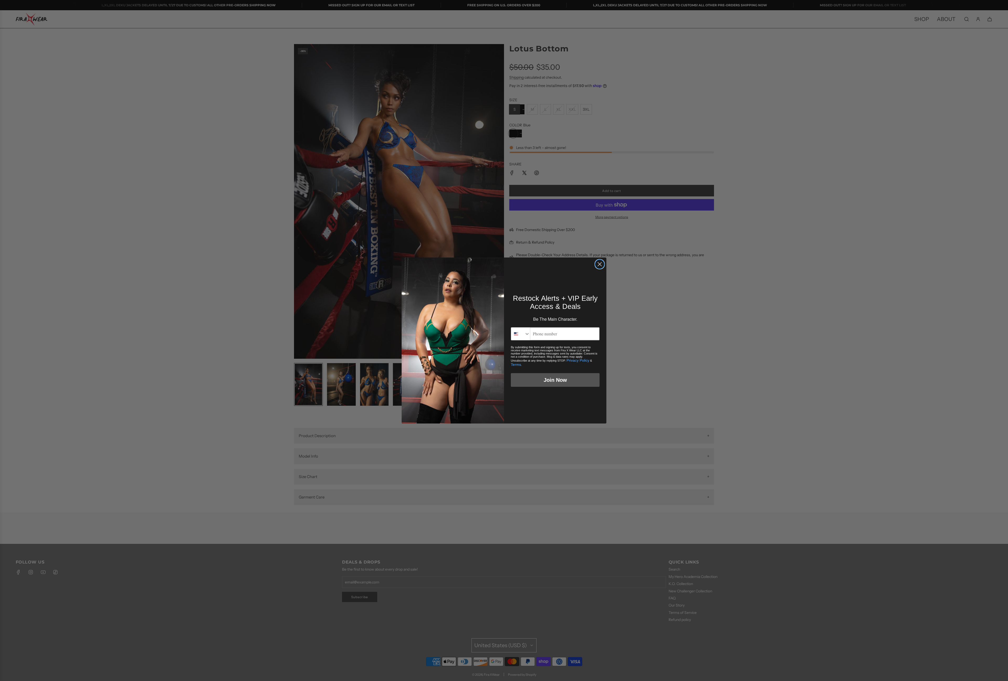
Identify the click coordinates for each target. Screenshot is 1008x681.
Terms (516, 364)
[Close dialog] (599, 264)
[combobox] (520, 334)
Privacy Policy (577, 360)
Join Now (555, 380)
